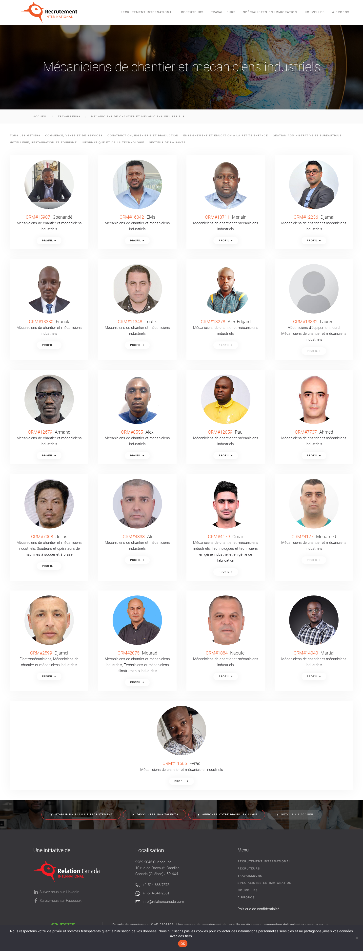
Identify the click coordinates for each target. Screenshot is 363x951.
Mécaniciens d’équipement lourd (313, 327)
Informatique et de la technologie (113, 142)
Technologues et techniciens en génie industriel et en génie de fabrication (228, 554)
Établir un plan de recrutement (84, 814)
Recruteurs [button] (192, 12)
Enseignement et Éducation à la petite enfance (225, 135)
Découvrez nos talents (157, 814)
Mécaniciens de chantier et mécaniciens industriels (181, 769)
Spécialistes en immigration (265, 883)
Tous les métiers (25, 135)
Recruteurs (249, 868)
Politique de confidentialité (259, 909)
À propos (340, 12)
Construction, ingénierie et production (142, 135)
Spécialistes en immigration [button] (270, 12)
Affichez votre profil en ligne (229, 814)
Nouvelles (314, 12)
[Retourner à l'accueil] (51, 12)
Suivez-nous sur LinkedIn (59, 892)
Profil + (49, 240)
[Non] (356, 937)
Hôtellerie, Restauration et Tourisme (43, 142)
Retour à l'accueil (297, 814)
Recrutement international (147, 12)
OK (183, 944)
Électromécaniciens (35, 659)
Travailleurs (223, 12)
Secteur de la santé (167, 142)
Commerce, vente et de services (73, 135)
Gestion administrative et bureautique (307, 135)
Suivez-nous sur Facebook (60, 900)
